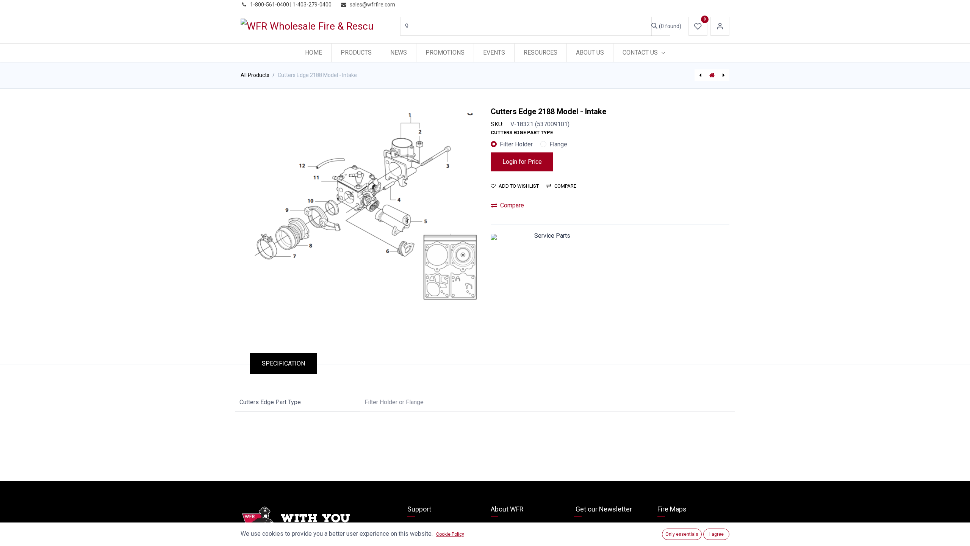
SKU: (497, 124)
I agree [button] (716, 534)
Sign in (719, 26)
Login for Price (522, 161)
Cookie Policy (450, 534)
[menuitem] (313, 53)
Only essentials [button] (681, 534)
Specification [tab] (283, 363)
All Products (255, 75)
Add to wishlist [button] (519, 186)
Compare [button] (565, 186)
